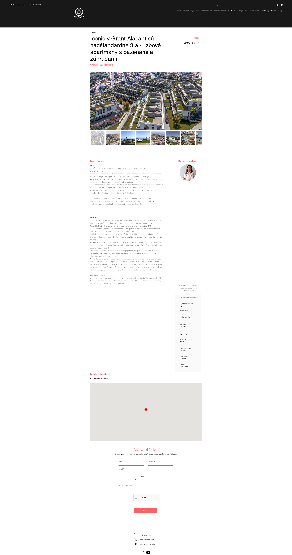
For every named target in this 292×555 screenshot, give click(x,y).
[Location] (135, 544)
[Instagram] (278, 5)
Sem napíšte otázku (125, 485)
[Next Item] (198, 100)
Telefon (142, 476)
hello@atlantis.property (17, 5)
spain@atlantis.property (188, 288)
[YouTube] (281, 5)
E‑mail (121, 469)
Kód (120, 476)
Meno (120, 461)
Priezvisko (151, 461)
